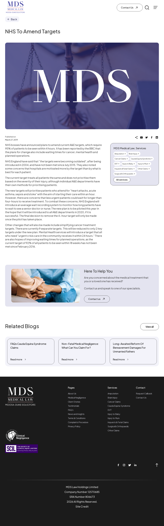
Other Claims (113, 430)
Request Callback (144, 393)
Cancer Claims (114, 401)
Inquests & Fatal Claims (118, 422)
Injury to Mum (114, 418)
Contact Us (141, 397)
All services (122, 179)
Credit (85, 506)
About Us (72, 393)
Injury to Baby (114, 414)
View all (150, 326)
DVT (110, 410)
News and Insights (76, 414)
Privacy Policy (74, 426)
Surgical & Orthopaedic (118, 426)
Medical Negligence (77, 397)
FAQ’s (70, 410)
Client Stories (74, 401)
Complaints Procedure (78, 422)
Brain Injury (112, 397)
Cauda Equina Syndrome (119, 405)
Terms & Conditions (76, 418)
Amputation (113, 393)
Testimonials (73, 405)
